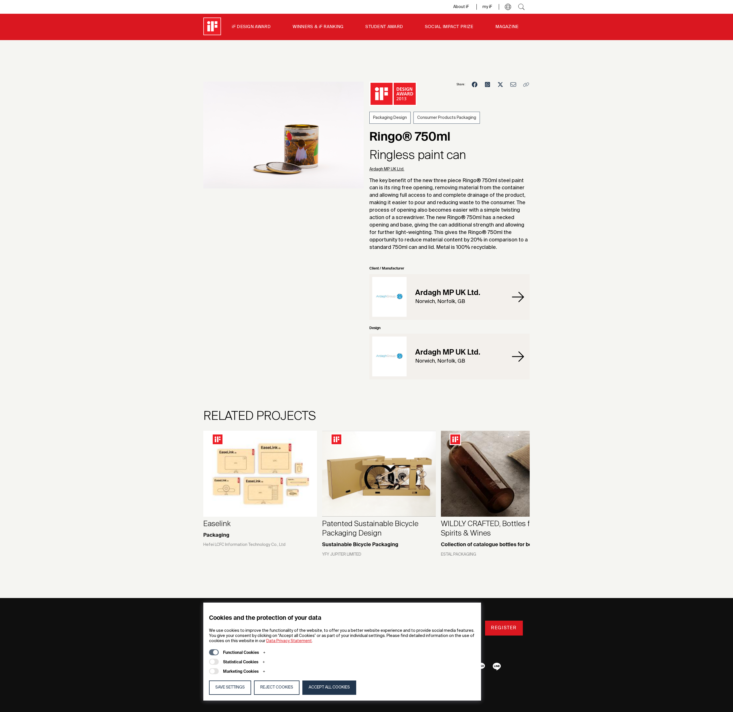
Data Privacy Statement (289, 641)
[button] (508, 7)
